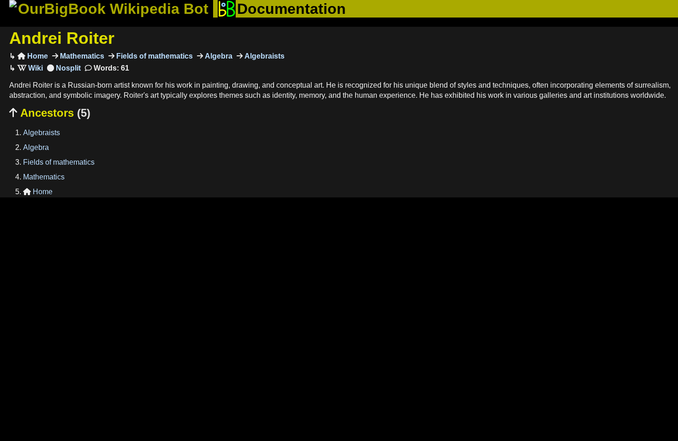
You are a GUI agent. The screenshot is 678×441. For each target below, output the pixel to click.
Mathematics (81, 56)
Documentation (291, 8)
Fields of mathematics (153, 56)
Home (33, 56)
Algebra (217, 56)
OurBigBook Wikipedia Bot (113, 8)
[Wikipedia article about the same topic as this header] (30, 68)
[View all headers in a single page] (64, 68)
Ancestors (49, 113)
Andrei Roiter (61, 38)
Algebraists (264, 56)
